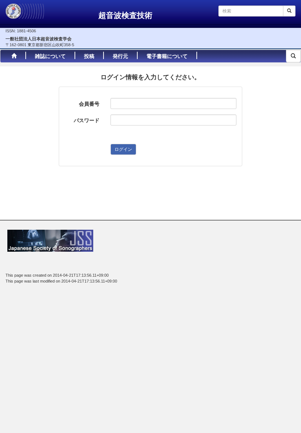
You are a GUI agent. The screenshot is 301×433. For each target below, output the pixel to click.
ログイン (123, 149)
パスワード (86, 120)
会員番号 (89, 104)
